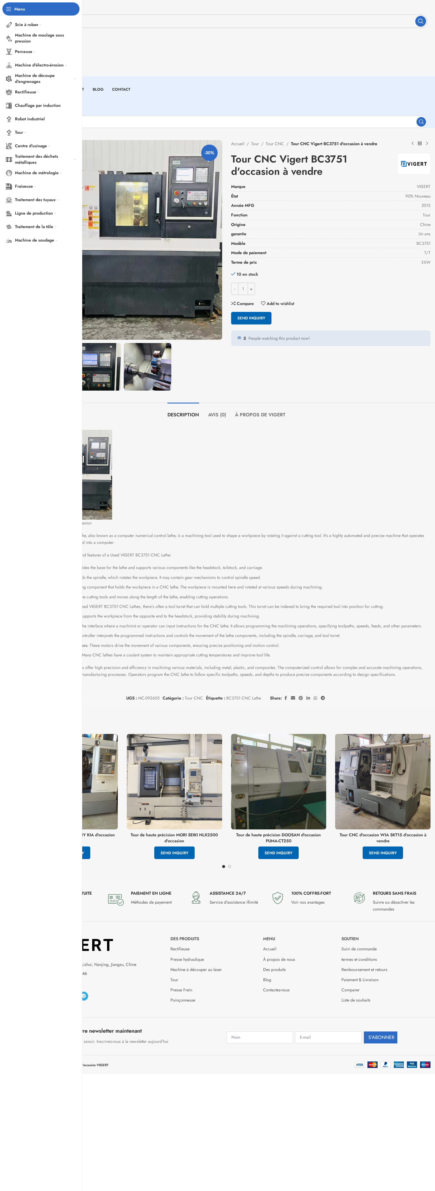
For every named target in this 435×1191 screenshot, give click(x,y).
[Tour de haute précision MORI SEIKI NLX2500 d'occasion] (174, 781)
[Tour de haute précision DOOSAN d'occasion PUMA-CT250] (278, 781)
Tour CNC (275, 144)
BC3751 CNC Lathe (243, 698)
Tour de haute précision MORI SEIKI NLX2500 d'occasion (174, 838)
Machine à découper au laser (196, 969)
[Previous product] (412, 143)
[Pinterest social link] (301, 698)
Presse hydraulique (187, 959)
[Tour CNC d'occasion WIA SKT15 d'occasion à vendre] (383, 781)
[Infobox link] (145, 899)
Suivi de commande (359, 949)
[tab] (183, 412)
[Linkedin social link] (308, 698)
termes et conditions (359, 959)
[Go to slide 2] (229, 866)
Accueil (237, 144)
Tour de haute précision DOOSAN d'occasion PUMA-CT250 (278, 838)
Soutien (350, 939)
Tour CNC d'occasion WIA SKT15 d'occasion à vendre (383, 838)
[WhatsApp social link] (315, 698)
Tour (255, 144)
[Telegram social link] (323, 698)
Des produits (184, 939)
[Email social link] (293, 698)
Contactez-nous (276, 990)
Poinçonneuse (182, 1000)
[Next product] (427, 143)
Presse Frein (181, 990)
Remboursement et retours (364, 969)
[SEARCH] (420, 21)
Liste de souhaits (355, 1000)
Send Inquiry (251, 318)
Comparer (350, 990)
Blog (267, 980)
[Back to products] (419, 143)
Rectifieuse (180, 949)
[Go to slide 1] (223, 866)
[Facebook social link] (285, 698)
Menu (269, 939)
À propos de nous (279, 959)
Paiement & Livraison (359, 980)
